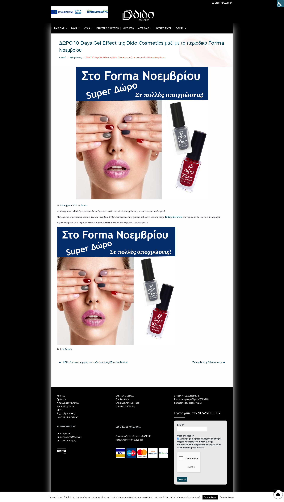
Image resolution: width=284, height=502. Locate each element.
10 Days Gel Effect (173, 217)
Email (180, 425)
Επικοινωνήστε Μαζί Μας (69, 437)
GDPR (59, 410)
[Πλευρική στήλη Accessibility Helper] (280, 3)
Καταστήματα (163, 28)
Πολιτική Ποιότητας (66, 440)
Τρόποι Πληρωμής (65, 406)
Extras (180, 28)
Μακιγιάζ (59, 28)
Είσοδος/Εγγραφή (223, 3)
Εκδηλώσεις (66, 349)
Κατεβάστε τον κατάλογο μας (129, 440)
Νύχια (87, 28)
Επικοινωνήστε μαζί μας (127, 403)
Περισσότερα (227, 497)
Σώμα (74, 28)
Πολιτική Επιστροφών (67, 417)
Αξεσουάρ (143, 28)
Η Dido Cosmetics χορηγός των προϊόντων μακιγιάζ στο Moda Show (95, 362)
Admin (84, 205)
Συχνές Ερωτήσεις (66, 413)
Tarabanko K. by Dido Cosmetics (207, 362)
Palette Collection (108, 28)
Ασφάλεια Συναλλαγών (68, 403)
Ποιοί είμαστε (122, 399)
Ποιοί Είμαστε (63, 433)
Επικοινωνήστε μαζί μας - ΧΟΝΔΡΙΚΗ (133, 436)
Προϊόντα (61, 399)
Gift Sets (128, 28)
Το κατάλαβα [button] (210, 497)
